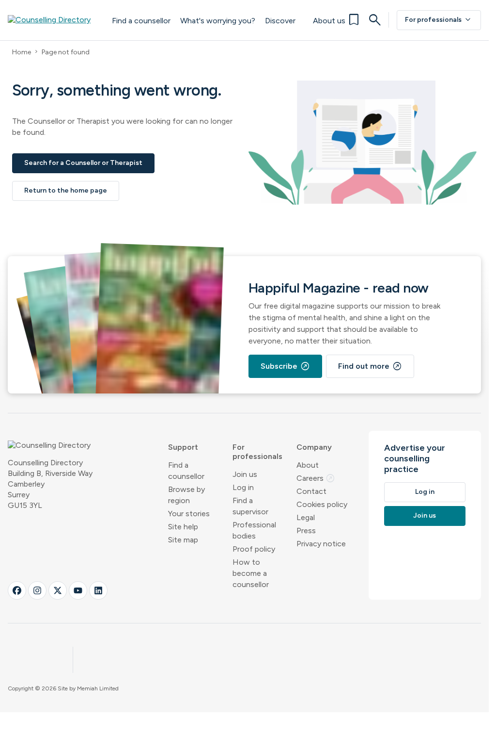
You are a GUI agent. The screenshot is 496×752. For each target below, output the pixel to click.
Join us (244, 474)
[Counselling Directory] (55, 20)
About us (329, 20)
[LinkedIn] (98, 590)
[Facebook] (17, 590)
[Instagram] (37, 590)
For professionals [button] (257, 451)
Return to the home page (65, 190)
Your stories (189, 513)
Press (306, 530)
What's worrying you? (217, 20)
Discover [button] (280, 20)
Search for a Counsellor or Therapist (83, 163)
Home (21, 52)
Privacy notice (321, 543)
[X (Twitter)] (57, 590)
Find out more (370, 366)
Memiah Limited (98, 688)
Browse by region (186, 495)
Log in (243, 487)
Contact (311, 491)
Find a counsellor (141, 20)
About (307, 465)
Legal (305, 517)
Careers (315, 478)
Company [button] (314, 447)
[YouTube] (78, 590)
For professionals (439, 20)
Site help (183, 526)
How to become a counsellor (250, 573)
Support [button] (183, 447)
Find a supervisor (250, 506)
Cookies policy (321, 504)
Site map (183, 539)
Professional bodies (254, 530)
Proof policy (253, 549)
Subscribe (285, 366)
